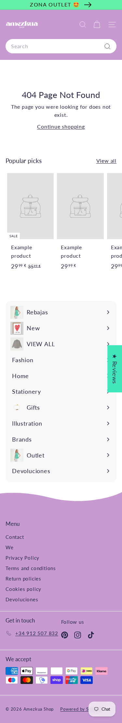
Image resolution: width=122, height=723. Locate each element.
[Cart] (96, 24)
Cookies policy (23, 589)
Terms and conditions (31, 568)
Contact (15, 537)
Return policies (23, 578)
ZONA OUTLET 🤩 (55, 4)
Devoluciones (22, 599)
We (10, 547)
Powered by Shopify (81, 709)
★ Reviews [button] (114, 369)
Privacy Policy (22, 558)
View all (106, 160)
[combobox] (61, 46)
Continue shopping (61, 126)
